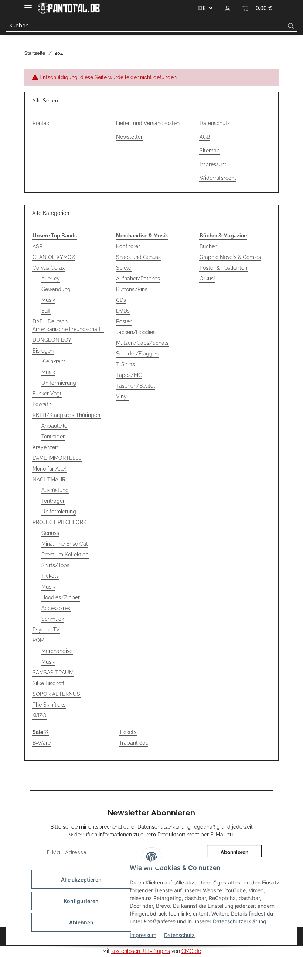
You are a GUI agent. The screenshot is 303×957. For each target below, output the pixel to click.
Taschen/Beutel (135, 386)
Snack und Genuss (138, 257)
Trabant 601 (133, 743)
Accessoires (55, 608)
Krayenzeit (45, 447)
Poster (124, 321)
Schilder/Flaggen (137, 354)
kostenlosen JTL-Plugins (140, 951)
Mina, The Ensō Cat (64, 544)
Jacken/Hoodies (136, 332)
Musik (48, 300)
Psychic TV (46, 630)
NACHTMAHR (49, 479)
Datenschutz (179, 935)
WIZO (40, 715)
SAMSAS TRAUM (53, 672)
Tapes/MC (129, 375)
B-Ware (42, 743)
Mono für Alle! (49, 469)
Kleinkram (53, 361)
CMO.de (191, 951)
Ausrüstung (55, 490)
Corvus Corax (49, 268)
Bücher (208, 246)
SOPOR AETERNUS (56, 694)
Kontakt (42, 123)
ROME (40, 640)
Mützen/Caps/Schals (142, 343)
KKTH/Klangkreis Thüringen (66, 415)
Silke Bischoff (48, 683)
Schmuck (52, 619)
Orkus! (207, 279)
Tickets (50, 576)
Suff (46, 311)
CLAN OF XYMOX (54, 257)
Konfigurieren (81, 901)
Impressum (143, 935)
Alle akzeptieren (81, 879)
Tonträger (53, 436)
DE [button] (202, 8)
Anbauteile (54, 426)
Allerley (50, 279)
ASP (37, 246)
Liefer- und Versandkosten (148, 123)
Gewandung (56, 289)
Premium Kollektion (64, 554)
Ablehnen (81, 922)
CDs (121, 300)
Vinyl (122, 397)
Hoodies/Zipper (60, 597)
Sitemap (210, 151)
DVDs (123, 311)
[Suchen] (291, 26)
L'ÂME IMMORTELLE (57, 458)
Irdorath (42, 404)
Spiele (123, 268)
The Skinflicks (49, 705)
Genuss (50, 533)
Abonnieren (234, 852)
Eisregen (43, 351)
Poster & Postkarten (223, 268)
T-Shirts (125, 364)
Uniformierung (58, 383)
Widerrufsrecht (218, 178)
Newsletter (129, 137)
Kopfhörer (128, 246)
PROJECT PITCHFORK (59, 522)
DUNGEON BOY (52, 340)
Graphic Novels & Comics (230, 257)
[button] (227, 8)
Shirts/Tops (55, 565)
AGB (205, 137)
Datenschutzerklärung (239, 921)
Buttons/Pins (131, 289)
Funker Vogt (47, 394)
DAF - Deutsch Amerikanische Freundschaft (67, 325)
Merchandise (56, 651)
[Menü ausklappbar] (28, 4)
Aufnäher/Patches (138, 279)
